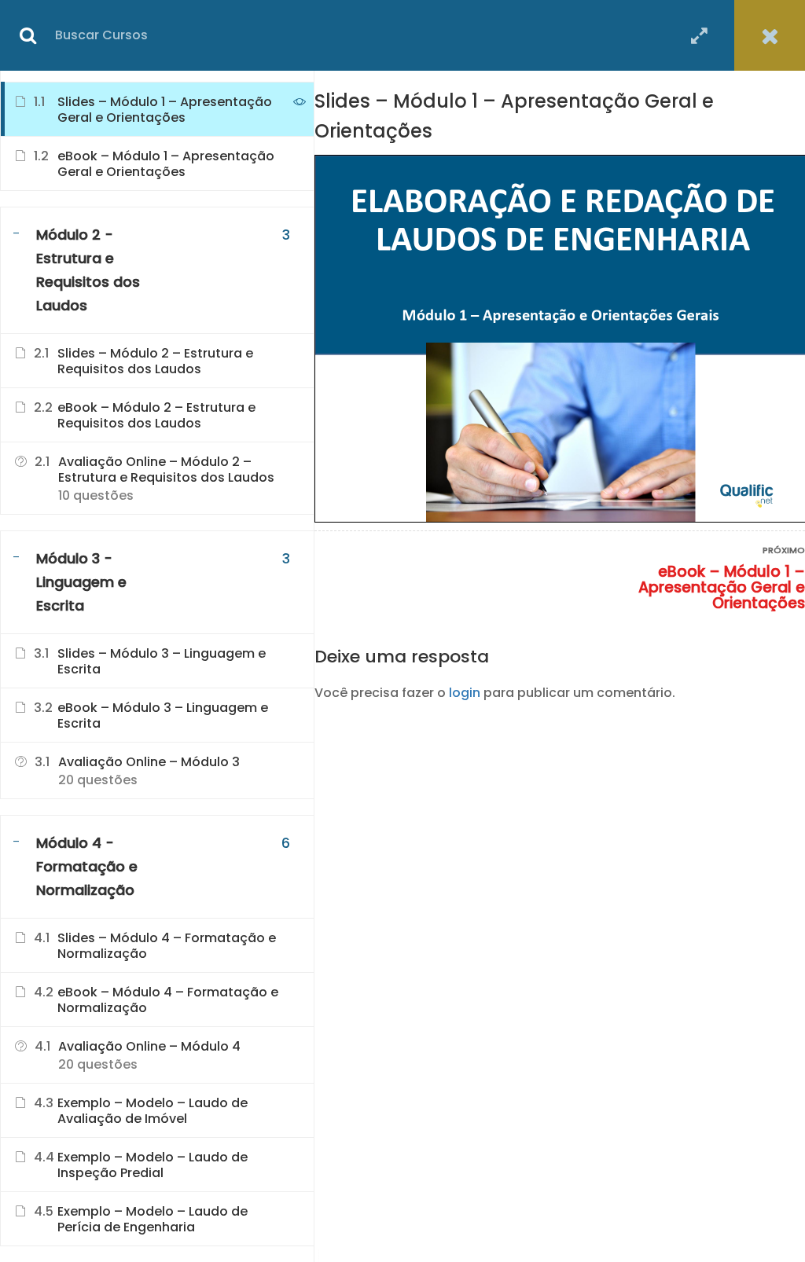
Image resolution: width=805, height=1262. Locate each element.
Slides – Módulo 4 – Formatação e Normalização (166, 946)
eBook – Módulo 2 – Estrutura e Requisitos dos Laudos (156, 415)
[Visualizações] (299, 103)
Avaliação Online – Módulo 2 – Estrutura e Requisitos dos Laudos (166, 470)
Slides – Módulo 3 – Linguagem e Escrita (161, 661)
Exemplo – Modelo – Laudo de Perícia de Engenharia (152, 1219)
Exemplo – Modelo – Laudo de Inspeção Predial (152, 1165)
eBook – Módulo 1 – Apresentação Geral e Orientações (721, 587)
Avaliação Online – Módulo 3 (149, 762)
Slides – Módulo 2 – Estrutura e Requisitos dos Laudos (155, 361)
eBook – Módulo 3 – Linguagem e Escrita (162, 716)
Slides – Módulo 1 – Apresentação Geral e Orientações (164, 110)
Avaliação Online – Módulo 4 (149, 1047)
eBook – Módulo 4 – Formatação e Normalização (167, 1000)
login (464, 693)
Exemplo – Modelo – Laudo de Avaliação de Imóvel (152, 1111)
